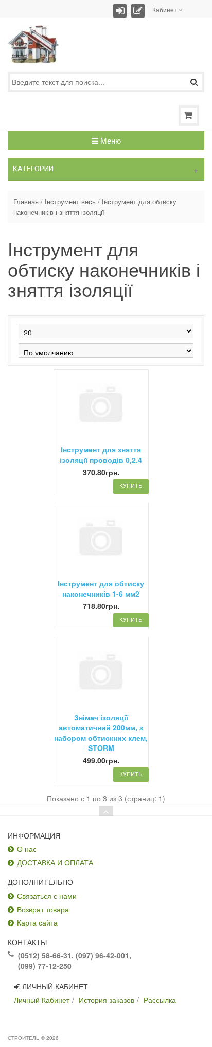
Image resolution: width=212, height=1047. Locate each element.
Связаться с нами (47, 896)
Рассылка (160, 999)
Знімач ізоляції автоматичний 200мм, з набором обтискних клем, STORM (101, 732)
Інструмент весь (70, 201)
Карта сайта (37, 922)
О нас (27, 849)
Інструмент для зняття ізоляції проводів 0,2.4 (101, 454)
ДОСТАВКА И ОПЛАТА (55, 862)
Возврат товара (43, 909)
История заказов (106, 999)
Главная (26, 201)
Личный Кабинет (41, 999)
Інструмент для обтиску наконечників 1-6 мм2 (101, 588)
